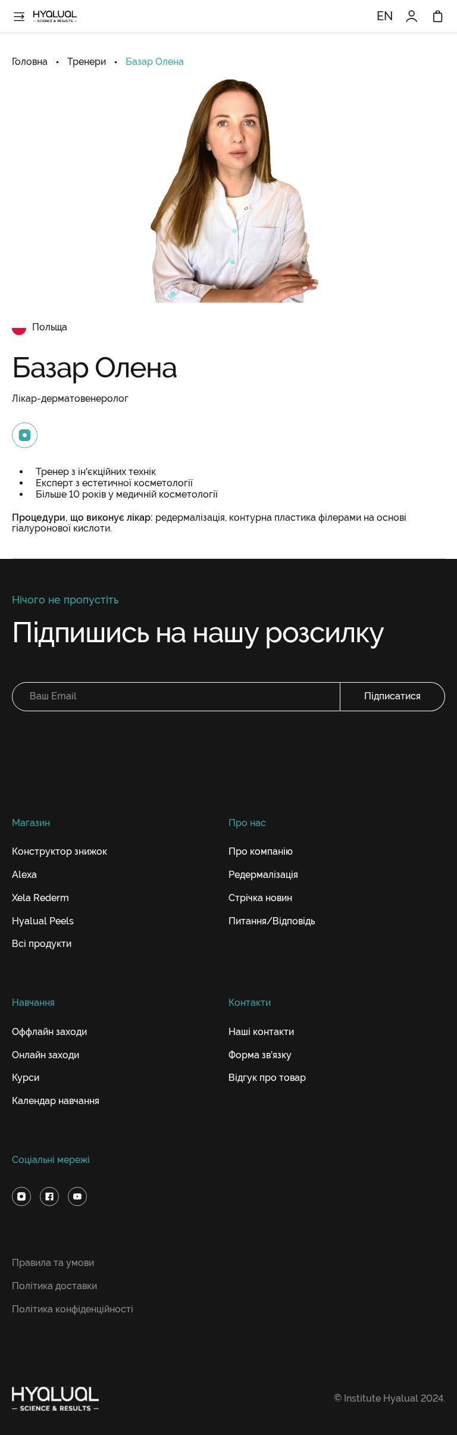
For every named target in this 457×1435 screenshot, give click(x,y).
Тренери (86, 62)
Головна (30, 62)
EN (385, 16)
